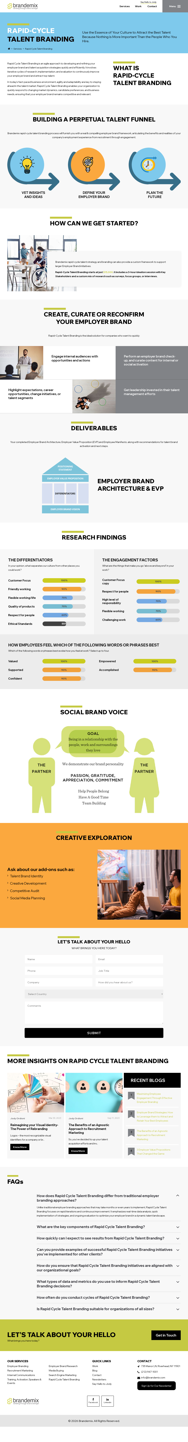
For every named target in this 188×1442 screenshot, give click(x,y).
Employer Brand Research (63, 1366)
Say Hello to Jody (148, 2)
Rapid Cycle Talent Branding (64, 1379)
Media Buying (56, 1370)
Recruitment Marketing (20, 1370)
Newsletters (99, 1379)
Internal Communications (21, 1375)
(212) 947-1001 (149, 1371)
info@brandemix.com (153, 1377)
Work (138, 6)
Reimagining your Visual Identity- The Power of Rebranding (34, 1127)
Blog (94, 1370)
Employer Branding (17, 1366)
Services (124, 6)
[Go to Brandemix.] (9, 48)
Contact (152, 6)
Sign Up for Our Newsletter (156, 1385)
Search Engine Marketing (62, 1375)
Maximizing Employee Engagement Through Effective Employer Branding (154, 1098)
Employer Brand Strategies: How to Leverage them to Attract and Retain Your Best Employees (155, 1116)
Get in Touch (166, 1335)
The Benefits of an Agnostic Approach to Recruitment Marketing (89, 1129)
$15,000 (108, 272)
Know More (20, 1147)
